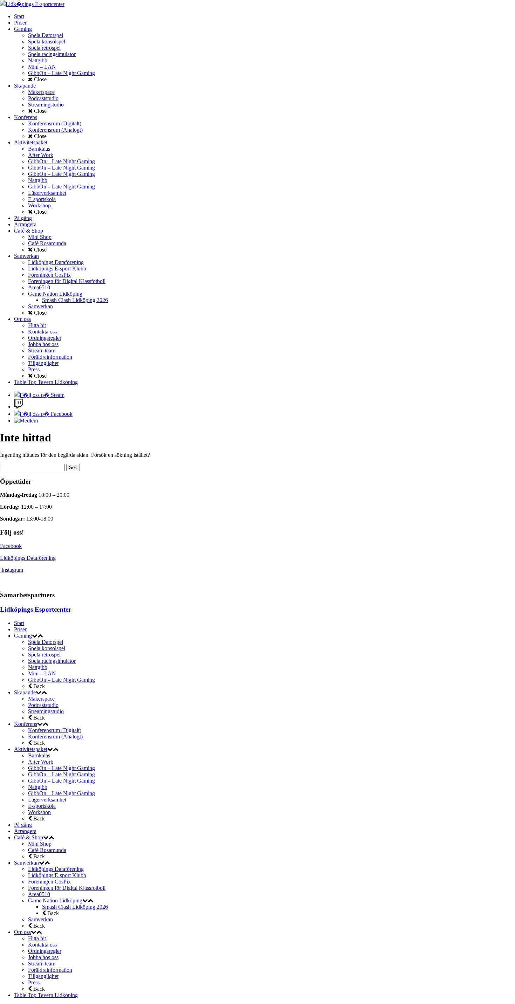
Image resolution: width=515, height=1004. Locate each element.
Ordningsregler (44, 951)
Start (19, 623)
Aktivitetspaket (30, 749)
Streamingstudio (46, 711)
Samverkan (26, 863)
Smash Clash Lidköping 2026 (75, 907)
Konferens (25, 724)
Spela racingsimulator (52, 661)
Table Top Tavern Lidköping (46, 995)
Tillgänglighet (43, 976)
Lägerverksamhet (47, 800)
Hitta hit (37, 938)
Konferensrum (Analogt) (55, 737)
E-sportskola (42, 806)
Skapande (25, 692)
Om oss (22, 932)
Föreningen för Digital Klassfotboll (66, 888)
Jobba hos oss (43, 957)
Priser (20, 629)
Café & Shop (28, 837)
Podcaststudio (43, 705)
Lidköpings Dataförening (28, 558)
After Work (40, 762)
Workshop (39, 812)
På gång (23, 825)
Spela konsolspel (46, 648)
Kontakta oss (42, 945)
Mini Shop (40, 844)
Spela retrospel (44, 655)
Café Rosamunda (47, 850)
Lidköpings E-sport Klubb (57, 875)
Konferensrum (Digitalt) (54, 730)
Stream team (41, 964)
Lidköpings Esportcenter (35, 609)
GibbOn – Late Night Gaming (61, 680)
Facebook (11, 546)
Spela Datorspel (45, 642)
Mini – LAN (42, 673)
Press (34, 982)
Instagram (12, 570)
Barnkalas (39, 755)
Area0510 (39, 894)
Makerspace (41, 699)
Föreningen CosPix (49, 882)
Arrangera (25, 831)
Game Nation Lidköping (55, 900)
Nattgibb (37, 667)
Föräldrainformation (50, 970)
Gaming (23, 636)
